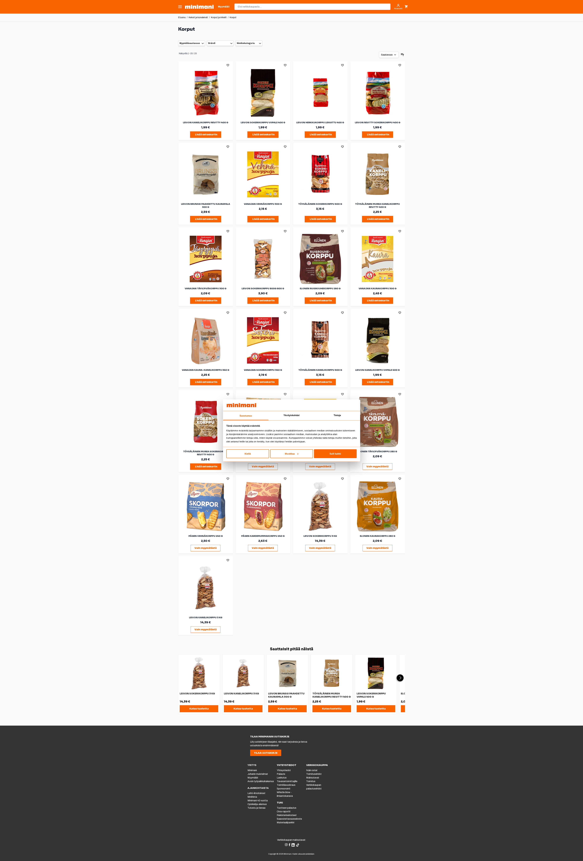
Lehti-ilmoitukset (256, 793)
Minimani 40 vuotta (258, 800)
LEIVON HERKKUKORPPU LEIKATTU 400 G (320, 122)
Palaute (281, 774)
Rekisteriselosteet (287, 815)
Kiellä (248, 453)
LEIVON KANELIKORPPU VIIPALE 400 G (377, 370)
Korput (233, 17)
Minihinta (252, 797)
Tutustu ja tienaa (256, 808)
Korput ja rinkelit (219, 17)
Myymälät (253, 777)
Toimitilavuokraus (286, 785)
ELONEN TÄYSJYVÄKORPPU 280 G (377, 451)
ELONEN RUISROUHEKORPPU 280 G (320, 288)
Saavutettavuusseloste (289, 819)
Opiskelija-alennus (257, 804)
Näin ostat (311, 770)
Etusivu (182, 17)
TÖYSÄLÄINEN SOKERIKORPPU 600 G (320, 204)
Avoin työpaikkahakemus (261, 781)
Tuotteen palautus (287, 808)
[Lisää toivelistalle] (228, 65)
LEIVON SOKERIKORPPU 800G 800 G (263, 288)
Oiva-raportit (284, 811)
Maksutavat (312, 777)
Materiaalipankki (285, 822)
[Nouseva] (402, 55)
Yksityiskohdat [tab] (291, 415)
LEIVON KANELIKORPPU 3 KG (205, 617)
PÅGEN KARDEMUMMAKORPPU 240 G (263, 536)
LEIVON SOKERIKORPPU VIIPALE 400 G (263, 122)
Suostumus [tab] (246, 415)
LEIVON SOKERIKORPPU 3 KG (320, 536)
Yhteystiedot (284, 770)
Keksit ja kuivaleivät (198, 17)
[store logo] (199, 7)
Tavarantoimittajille (287, 781)
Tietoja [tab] (337, 415)
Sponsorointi (283, 788)
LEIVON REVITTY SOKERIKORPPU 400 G (377, 122)
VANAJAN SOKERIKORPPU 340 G (263, 370)
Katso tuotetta (199, 708)
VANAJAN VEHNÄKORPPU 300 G (263, 204)
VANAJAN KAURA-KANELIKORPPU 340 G (205, 370)
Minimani (252, 770)
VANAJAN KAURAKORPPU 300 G (377, 288)
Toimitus (310, 781)
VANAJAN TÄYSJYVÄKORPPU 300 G (205, 288)
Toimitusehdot (314, 774)
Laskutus (282, 777)
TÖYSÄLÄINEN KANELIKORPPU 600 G (320, 370)
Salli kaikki (335, 453)
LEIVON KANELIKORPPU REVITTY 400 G (205, 122)
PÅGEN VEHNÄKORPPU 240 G (206, 536)
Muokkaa (290, 453)
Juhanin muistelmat (258, 774)
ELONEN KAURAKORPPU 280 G (377, 536)
